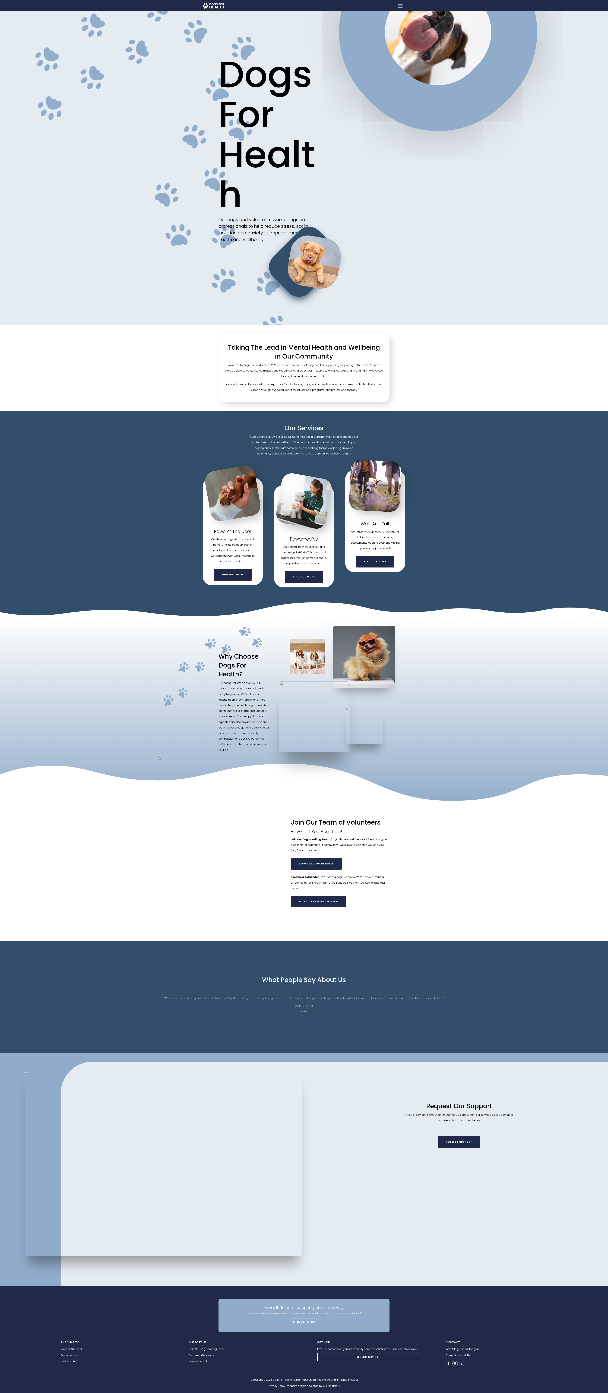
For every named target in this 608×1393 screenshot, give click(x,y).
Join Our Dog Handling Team (207, 1349)
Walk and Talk (69, 1361)
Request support (459, 1142)
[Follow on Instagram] (455, 1363)
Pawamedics (69, 1355)
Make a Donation (199, 1361)
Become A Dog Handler (316, 863)
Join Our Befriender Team (318, 901)
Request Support (368, 1357)
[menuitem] (400, 6)
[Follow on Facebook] (448, 1363)
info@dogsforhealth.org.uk (462, 1349)
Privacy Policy (277, 1386)
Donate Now (304, 1322)
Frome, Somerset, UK (458, 1355)
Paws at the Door (71, 1349)
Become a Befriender (202, 1355)
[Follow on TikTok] (461, 1363)
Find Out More (233, 574)
